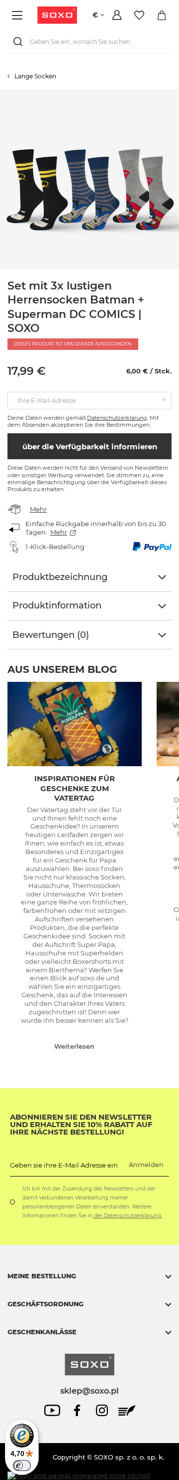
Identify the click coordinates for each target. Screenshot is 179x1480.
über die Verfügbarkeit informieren (89, 446)
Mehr (38, 509)
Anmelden (146, 1165)
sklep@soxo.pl (89, 1391)
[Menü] (18, 15)
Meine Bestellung (41, 1276)
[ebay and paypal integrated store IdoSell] (78, 1476)
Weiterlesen (74, 1046)
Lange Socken (35, 76)
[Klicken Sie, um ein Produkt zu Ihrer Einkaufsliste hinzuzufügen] (174, 94)
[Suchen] (19, 41)
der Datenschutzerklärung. (127, 1215)
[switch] (22, 1465)
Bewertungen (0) (50, 634)
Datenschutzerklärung (117, 417)
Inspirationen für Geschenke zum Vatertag (74, 788)
